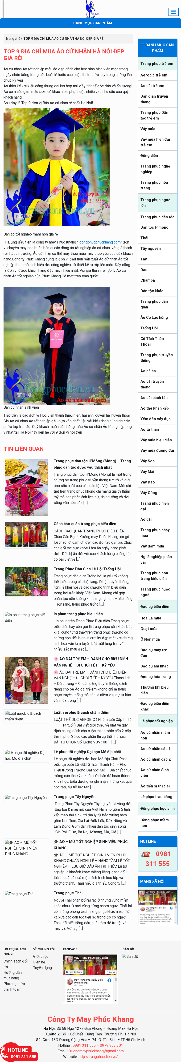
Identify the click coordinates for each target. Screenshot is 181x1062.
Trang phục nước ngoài (155, 592)
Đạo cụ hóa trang (155, 677)
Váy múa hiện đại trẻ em (155, 142)
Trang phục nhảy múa (155, 533)
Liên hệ (39, 962)
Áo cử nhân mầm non (155, 735)
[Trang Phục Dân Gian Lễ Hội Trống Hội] (26, 581)
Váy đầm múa (152, 546)
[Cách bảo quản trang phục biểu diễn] (26, 534)
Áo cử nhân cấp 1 (155, 749)
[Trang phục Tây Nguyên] (26, 797)
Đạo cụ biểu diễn (154, 606)
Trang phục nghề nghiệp (155, 169)
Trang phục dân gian (154, 304)
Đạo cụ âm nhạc (154, 666)
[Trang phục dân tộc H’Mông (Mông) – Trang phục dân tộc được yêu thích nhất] (26, 487)
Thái (144, 238)
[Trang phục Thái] (20, 894)
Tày (143, 259)
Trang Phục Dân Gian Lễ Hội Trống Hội (87, 569)
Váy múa (147, 129)
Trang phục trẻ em (156, 63)
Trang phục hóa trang (154, 185)
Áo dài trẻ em (152, 86)
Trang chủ (12, 38)
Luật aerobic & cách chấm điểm (81, 712)
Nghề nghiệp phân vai (156, 560)
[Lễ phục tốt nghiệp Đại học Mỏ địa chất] (26, 755)
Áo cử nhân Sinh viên (154, 773)
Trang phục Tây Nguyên (74, 797)
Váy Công (148, 493)
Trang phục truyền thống (156, 358)
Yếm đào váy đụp (155, 419)
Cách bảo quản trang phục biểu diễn (85, 524)
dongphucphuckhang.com (99, 242)
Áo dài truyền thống (152, 384)
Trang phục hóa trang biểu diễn (154, 576)
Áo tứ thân (149, 429)
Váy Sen (147, 461)
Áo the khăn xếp (154, 408)
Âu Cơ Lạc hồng (154, 317)
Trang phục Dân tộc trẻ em (154, 115)
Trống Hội (149, 328)
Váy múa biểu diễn (156, 440)
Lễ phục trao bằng (156, 797)
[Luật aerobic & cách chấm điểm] (26, 716)
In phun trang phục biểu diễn (78, 614)
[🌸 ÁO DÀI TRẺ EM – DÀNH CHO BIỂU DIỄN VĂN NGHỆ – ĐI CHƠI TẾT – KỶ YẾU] (26, 680)
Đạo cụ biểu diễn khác (154, 706)
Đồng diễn (149, 155)
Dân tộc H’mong (154, 227)
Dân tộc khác (151, 291)
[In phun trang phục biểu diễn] (26, 617)
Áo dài (146, 519)
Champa (147, 280)
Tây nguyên (150, 248)
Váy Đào (147, 482)
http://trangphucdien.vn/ (98, 1056)
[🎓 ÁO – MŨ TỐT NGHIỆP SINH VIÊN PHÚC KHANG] (26, 848)
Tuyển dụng (42, 968)
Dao (144, 269)
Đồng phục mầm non (154, 823)
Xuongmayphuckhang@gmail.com (96, 1051)
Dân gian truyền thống (154, 99)
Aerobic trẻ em (153, 75)
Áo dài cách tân (154, 397)
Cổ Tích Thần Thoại (152, 341)
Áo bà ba (148, 371)
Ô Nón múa (150, 639)
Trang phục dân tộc (157, 217)
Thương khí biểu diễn (154, 690)
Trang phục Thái (68, 893)
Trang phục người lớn (155, 203)
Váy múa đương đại (157, 450)
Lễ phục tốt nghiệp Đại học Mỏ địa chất (87, 752)
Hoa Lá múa (150, 618)
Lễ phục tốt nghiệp (156, 721)
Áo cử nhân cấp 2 (155, 759)
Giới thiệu (40, 956)
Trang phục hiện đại (154, 506)
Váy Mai (147, 471)
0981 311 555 (84, 1045)
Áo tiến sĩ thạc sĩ (155, 786)
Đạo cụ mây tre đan (153, 653)
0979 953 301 (111, 1045)
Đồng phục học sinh (157, 808)
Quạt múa (148, 629)
